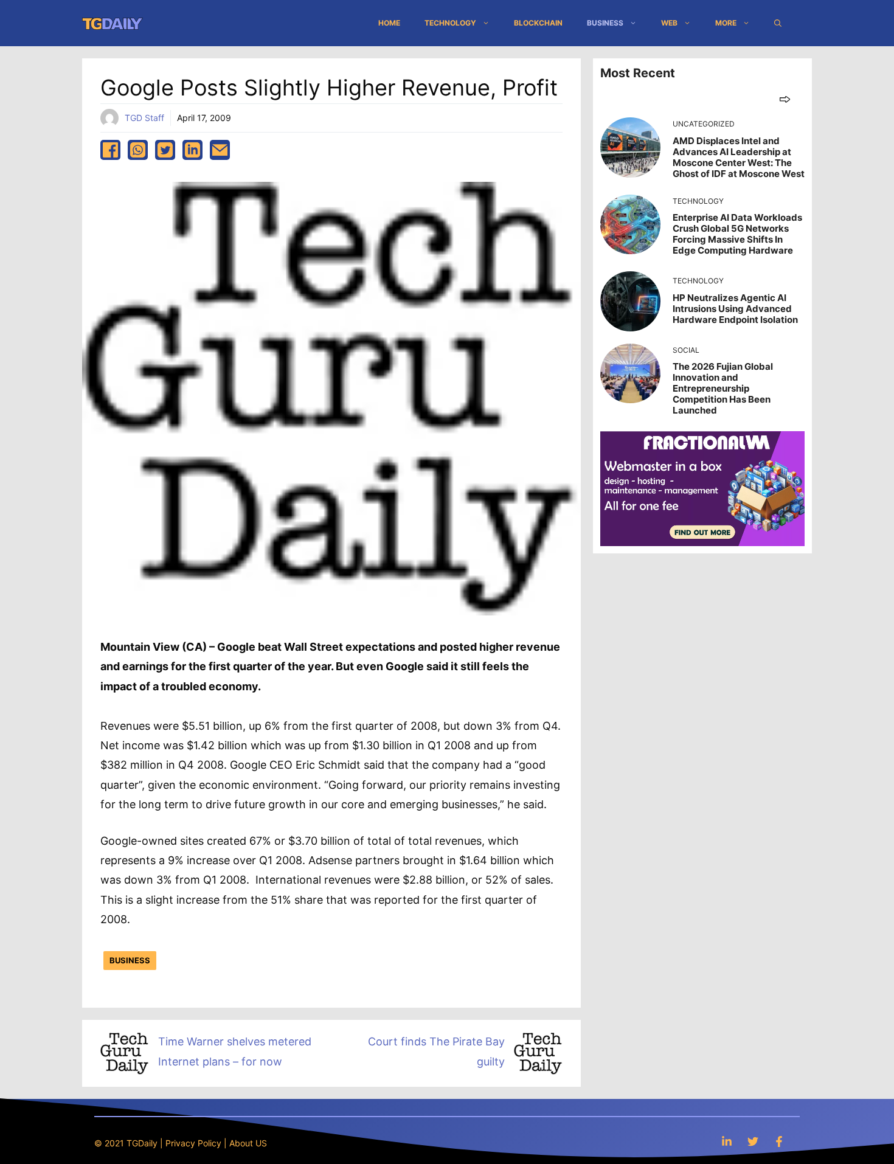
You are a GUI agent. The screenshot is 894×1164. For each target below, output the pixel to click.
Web (669, 22)
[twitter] (165, 150)
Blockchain (538, 22)
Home (389, 22)
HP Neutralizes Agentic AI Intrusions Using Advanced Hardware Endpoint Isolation (735, 308)
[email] (220, 150)
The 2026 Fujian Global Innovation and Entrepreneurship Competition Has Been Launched (723, 388)
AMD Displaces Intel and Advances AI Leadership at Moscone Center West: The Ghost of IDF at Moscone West (739, 157)
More (725, 22)
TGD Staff (144, 118)
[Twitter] (752, 1141)
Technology (450, 22)
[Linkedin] (726, 1141)
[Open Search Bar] (778, 23)
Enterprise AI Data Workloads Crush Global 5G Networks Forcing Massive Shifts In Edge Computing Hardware (737, 234)
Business (605, 22)
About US (248, 1143)
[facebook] (110, 150)
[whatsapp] (138, 150)
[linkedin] (192, 150)
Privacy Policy (193, 1143)
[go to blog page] (784, 98)
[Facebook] (779, 1141)
